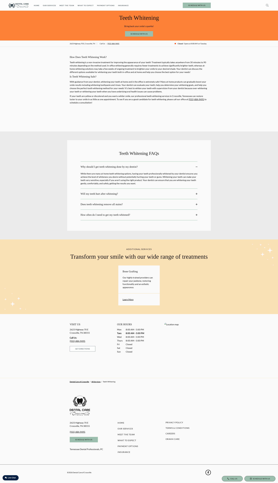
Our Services (49, 5)
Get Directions (82, 349)
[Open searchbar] (267, 5)
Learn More (128, 299)
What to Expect (86, 5)
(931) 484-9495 (113, 44)
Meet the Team (67, 5)
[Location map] (186, 346)
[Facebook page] (208, 472)
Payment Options (106, 5)
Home (36, 5)
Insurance (123, 5)
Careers (170, 433)
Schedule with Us (196, 5)
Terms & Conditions (178, 428)
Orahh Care (173, 439)
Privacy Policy (174, 422)
